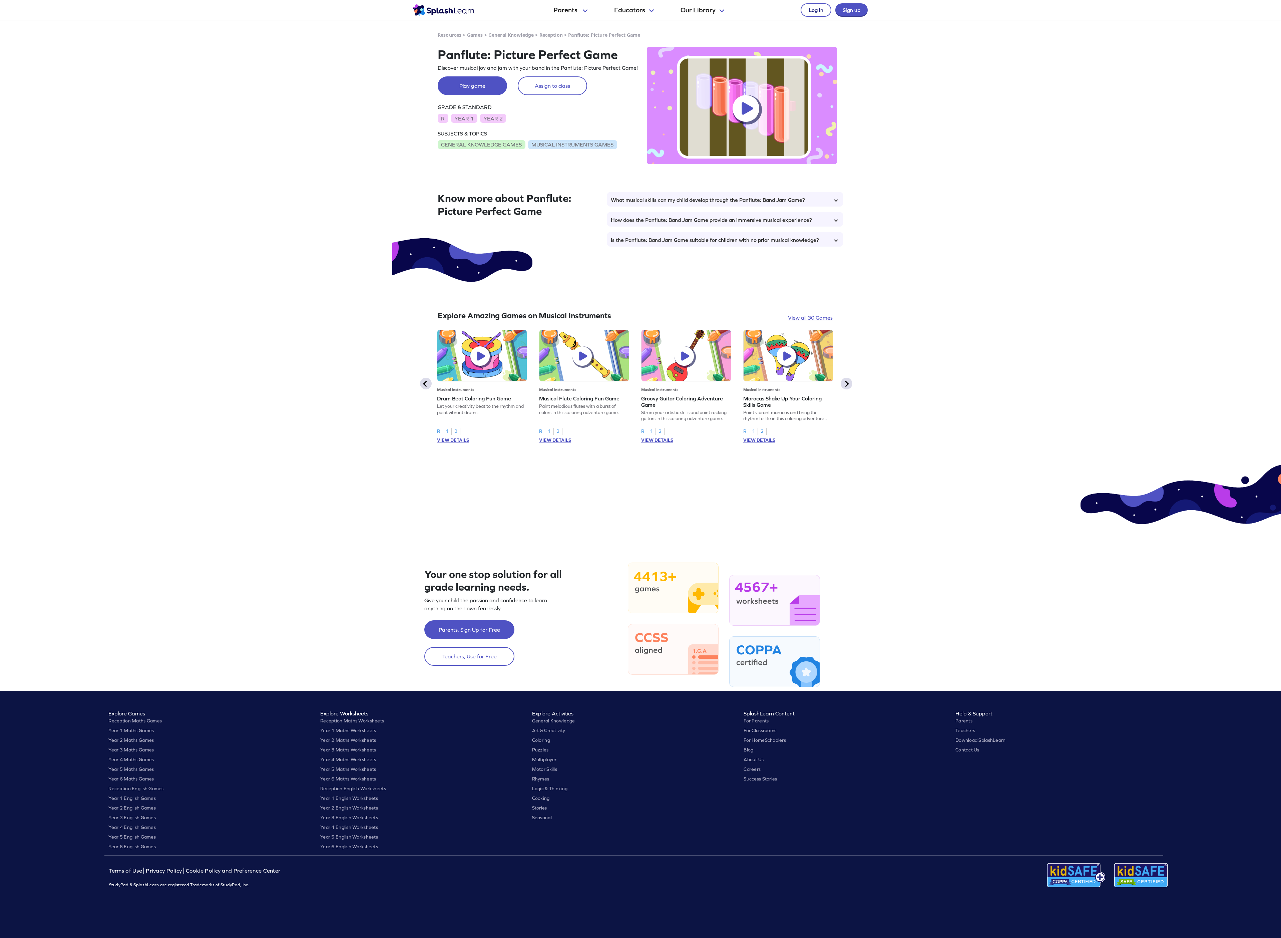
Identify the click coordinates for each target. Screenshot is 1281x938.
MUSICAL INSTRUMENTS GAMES (572, 144)
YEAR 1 (464, 118)
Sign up (851, 10)
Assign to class (552, 86)
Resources (449, 35)
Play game (472, 86)
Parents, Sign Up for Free (469, 630)
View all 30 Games (810, 318)
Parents (566, 10)
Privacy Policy (164, 871)
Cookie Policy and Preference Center (233, 871)
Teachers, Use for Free (469, 656)
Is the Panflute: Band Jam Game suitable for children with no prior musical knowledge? (715, 240)
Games (475, 35)
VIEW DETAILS (453, 440)
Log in (816, 10)
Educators (629, 10)
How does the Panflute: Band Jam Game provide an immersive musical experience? (711, 220)
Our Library (698, 10)
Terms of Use (126, 871)
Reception (551, 35)
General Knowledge (511, 35)
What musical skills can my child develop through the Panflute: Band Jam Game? (708, 200)
